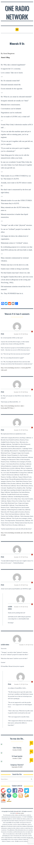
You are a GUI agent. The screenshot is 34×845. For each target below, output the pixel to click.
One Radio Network (17, 12)
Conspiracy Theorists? (17, 765)
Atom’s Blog (5, 57)
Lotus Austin (20, 813)
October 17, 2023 (17, 758)
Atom (2, 334)
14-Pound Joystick (17, 756)
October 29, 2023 (17, 750)
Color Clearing (17, 747)
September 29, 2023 (17, 767)
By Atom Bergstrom (7, 53)
